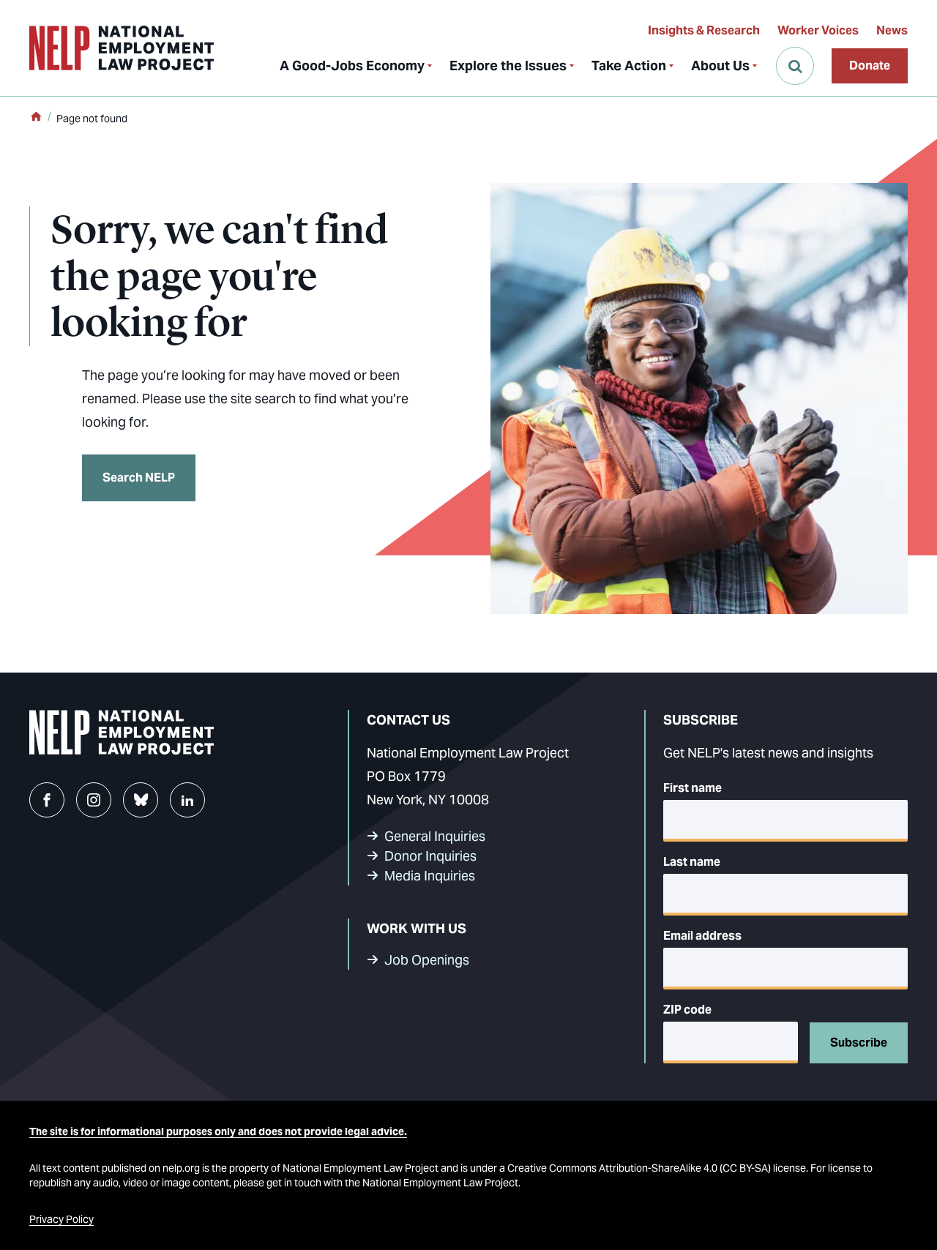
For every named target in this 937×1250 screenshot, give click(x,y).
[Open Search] (795, 66)
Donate (869, 65)
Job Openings (426, 959)
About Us (720, 65)
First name (692, 788)
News (892, 30)
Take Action (628, 65)
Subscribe (858, 1042)
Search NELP (138, 477)
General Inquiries (434, 836)
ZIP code (687, 1009)
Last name (691, 861)
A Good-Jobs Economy (352, 65)
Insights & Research (704, 30)
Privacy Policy (61, 1219)
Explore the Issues (508, 65)
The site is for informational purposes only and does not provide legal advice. (218, 1131)
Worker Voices (818, 30)
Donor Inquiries (430, 855)
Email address (702, 935)
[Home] (35, 117)
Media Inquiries (429, 875)
